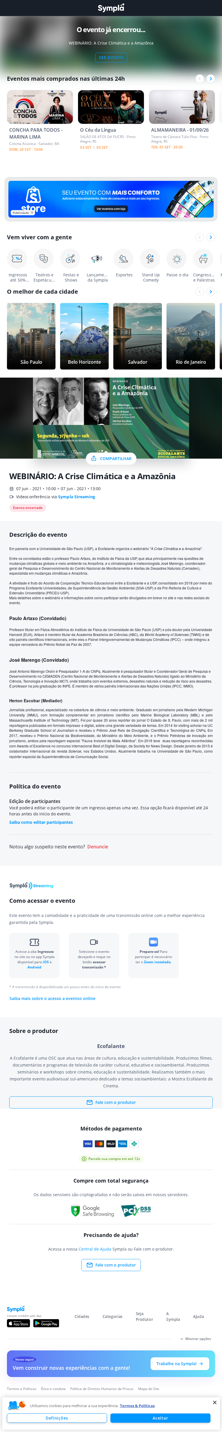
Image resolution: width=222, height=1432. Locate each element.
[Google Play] (46, 1323)
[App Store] (18, 1323)
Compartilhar (116, 458)
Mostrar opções (198, 1338)
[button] (17, 1405)
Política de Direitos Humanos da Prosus (102, 1388)
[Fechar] (214, 1402)
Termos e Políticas (21, 1388)
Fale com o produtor (115, 1102)
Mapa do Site (148, 1388)
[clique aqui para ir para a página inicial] (111, 8)
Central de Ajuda (95, 1249)
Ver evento (111, 57)
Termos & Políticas (137, 1405)
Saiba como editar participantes (41, 822)
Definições (57, 1418)
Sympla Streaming (76, 496)
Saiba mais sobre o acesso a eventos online (52, 998)
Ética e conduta (53, 1388)
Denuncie (97, 847)
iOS (46, 961)
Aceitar (160, 1418)
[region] (111, 1413)
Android (34, 967)
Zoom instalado (157, 961)
